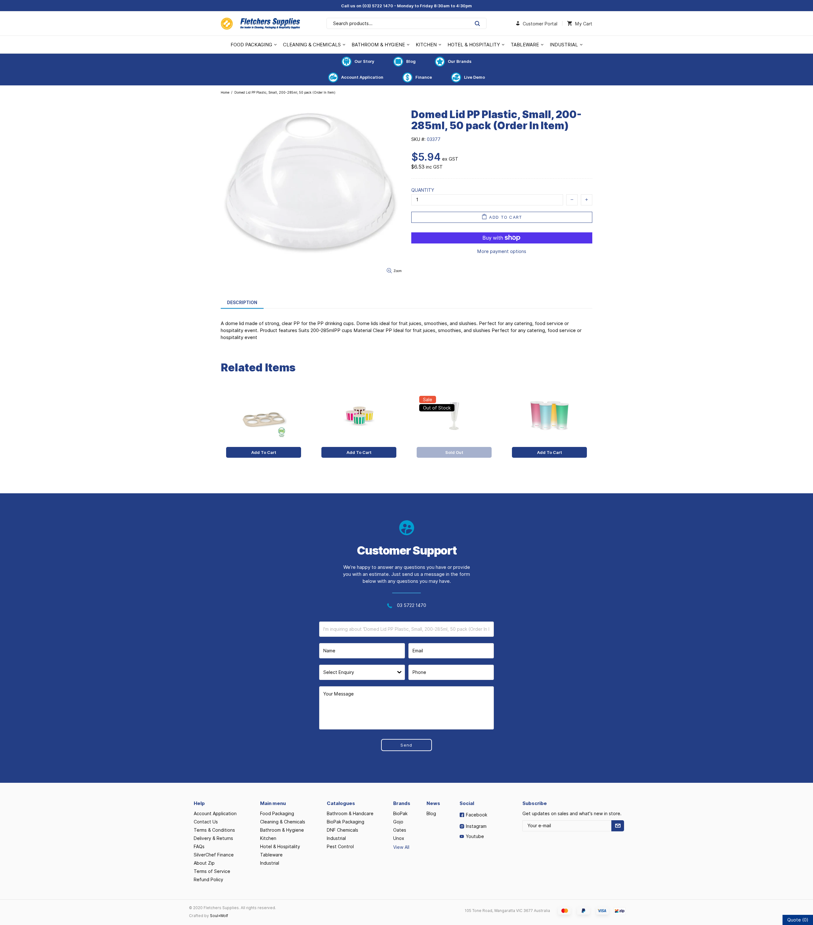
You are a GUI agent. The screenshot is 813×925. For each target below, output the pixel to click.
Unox (398, 838)
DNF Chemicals (342, 830)
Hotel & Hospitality (280, 846)
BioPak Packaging (345, 821)
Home (225, 92)
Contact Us (206, 821)
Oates (399, 830)
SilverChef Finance (214, 854)
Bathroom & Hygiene (282, 830)
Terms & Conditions (214, 830)
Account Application (362, 77)
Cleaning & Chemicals (282, 821)
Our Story (364, 61)
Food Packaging (277, 813)
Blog (411, 61)
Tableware (271, 854)
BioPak (400, 813)
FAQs (199, 846)
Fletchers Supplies (260, 23)
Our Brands (460, 61)
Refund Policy (208, 879)
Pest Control (340, 846)
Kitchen (268, 838)
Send (406, 745)
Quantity (422, 190)
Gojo (398, 821)
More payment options (501, 251)
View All (401, 847)
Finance (423, 77)
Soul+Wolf (219, 915)
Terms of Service (212, 871)
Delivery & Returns (213, 838)
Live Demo (474, 77)
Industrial (269, 863)
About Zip (204, 863)
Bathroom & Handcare (350, 813)
